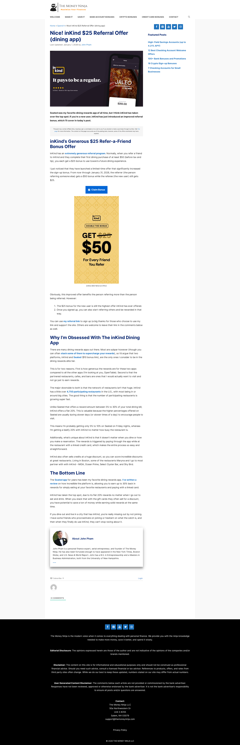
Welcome (55, 17)
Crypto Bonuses (128, 17)
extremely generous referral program (85, 153)
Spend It (61, 26)
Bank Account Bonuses (102, 17)
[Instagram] (180, 26)
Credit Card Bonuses (153, 17)
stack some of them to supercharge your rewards (87, 353)
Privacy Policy (120, 730)
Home (52, 26)
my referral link (71, 321)
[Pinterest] (162, 26)
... (54, 561)
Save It (81, 17)
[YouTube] (168, 26)
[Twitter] (174, 26)
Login (140, 578)
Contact (173, 17)
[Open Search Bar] (189, 17)
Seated (77, 357)
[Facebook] (156, 26)
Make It (69, 17)
